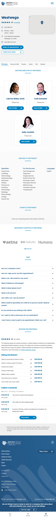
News (3, 463)
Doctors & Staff (14, 64)
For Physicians (5, 470)
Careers (3, 465)
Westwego (4, 64)
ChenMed (19, 499)
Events (31, 64)
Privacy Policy (5, 487)
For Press (3, 473)
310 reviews (17, 22)
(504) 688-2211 (50, 499)
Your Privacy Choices (10, 490)
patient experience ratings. (28, 350)
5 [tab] (29, 248)
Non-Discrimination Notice (8, 481)
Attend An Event (6, 457)
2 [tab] (26, 248)
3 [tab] (27, 248)
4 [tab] (28, 248)
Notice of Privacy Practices (8, 484)
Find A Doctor (5, 454)
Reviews (42, 64)
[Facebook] (53, 442)
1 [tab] (25, 248)
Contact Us (4, 476)
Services (24, 64)
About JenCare (5, 451)
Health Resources (6, 460)
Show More (25, 417)
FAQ (36, 64)
